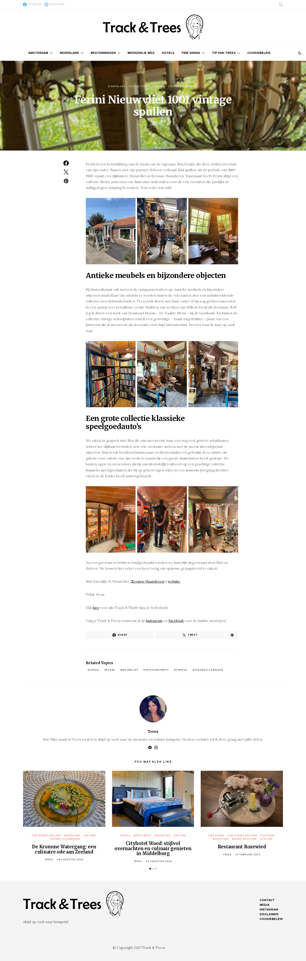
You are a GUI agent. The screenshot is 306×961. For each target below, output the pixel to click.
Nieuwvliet (130, 670)
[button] (300, 53)
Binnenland (116, 86)
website (174, 581)
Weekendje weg (141, 53)
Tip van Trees (224, 53)
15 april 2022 (147, 124)
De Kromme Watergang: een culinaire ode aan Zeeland (64, 849)
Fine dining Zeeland (46, 835)
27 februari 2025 (248, 854)
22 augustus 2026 (159, 861)
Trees (164, 124)
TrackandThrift (157, 670)
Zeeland (159, 86)
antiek (94, 670)
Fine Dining (191, 53)
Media (264, 905)
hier (96, 608)
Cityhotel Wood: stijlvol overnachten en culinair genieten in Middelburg (152, 848)
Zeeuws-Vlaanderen (183, 86)
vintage (181, 670)
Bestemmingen (103, 53)
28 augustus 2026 (70, 859)
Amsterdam (38, 53)
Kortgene (267, 835)
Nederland (69, 53)
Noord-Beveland (244, 839)
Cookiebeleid (259, 53)
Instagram (154, 621)
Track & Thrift (139, 86)
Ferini (110, 670)
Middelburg (142, 835)
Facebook (176, 621)
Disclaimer (269, 914)
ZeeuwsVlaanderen (208, 670)
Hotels (168, 53)
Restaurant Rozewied (242, 846)
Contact (267, 900)
